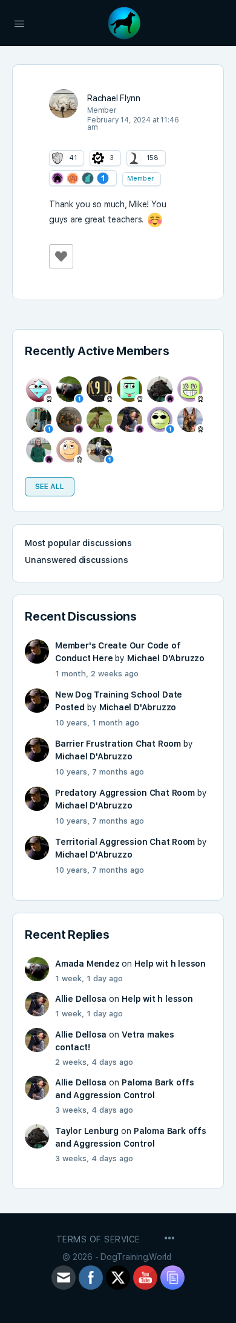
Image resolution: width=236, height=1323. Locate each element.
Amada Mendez (87, 963)
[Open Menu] (19, 22)
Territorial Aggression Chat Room (125, 842)
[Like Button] (61, 256)
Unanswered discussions (76, 560)
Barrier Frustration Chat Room (118, 743)
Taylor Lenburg (87, 1131)
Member (140, 178)
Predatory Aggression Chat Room (125, 793)
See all (49, 486)
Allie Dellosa (81, 999)
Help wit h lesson (169, 963)
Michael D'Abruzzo (165, 658)
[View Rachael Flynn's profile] (63, 103)
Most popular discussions (78, 543)
